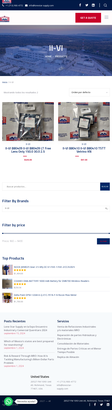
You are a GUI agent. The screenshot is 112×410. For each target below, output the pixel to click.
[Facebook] (80, 5)
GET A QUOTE (88, 18)
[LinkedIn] (93, 5)
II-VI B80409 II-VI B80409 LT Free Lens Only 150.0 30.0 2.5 (28, 150)
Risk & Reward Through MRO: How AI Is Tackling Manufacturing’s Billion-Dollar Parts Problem (29, 359)
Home (48, 57)
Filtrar (103, 241)
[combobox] (56, 209)
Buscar (105, 186)
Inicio (4, 82)
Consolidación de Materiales (73, 343)
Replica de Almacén (68, 357)
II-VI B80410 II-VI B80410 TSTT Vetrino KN (84, 150)
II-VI (28, 144)
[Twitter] (87, 5)
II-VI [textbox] (56, 208)
